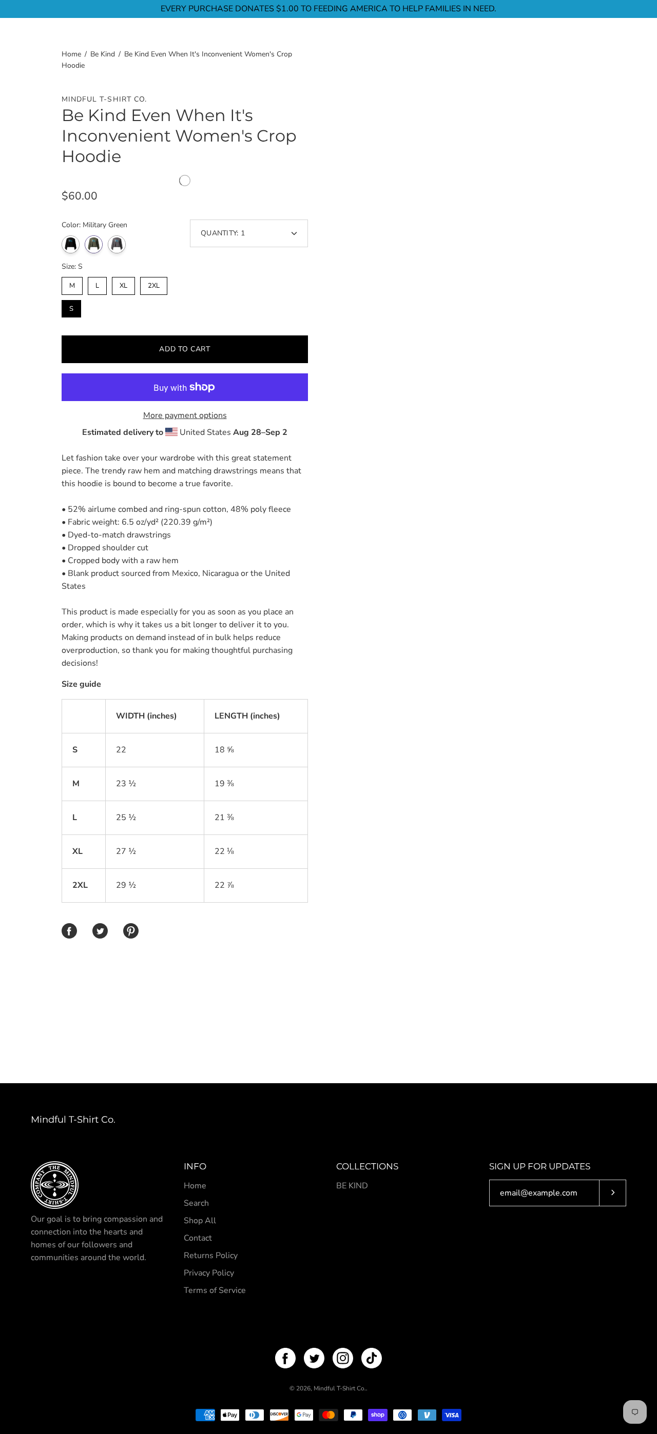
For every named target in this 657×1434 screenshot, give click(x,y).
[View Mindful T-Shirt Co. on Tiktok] (371, 1358)
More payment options (185, 415)
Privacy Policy (209, 1273)
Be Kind (102, 54)
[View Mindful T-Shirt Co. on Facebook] (285, 1358)
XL (123, 283)
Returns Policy (211, 1255)
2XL (153, 283)
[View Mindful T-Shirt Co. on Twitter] (314, 1358)
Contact (198, 1238)
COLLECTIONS (367, 1166)
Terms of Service (215, 1290)
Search (196, 1203)
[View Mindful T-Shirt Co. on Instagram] (343, 1358)
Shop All (200, 1220)
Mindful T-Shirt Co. (73, 1119)
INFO (195, 1166)
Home (71, 54)
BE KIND (352, 1185)
